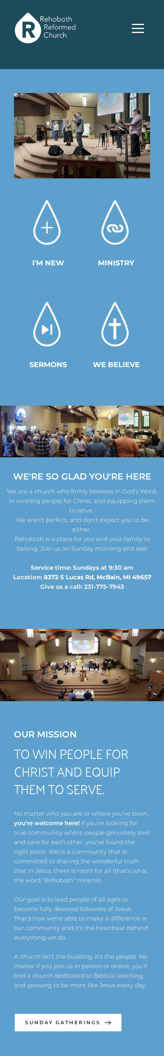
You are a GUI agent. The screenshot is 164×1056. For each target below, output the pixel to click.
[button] (138, 28)
